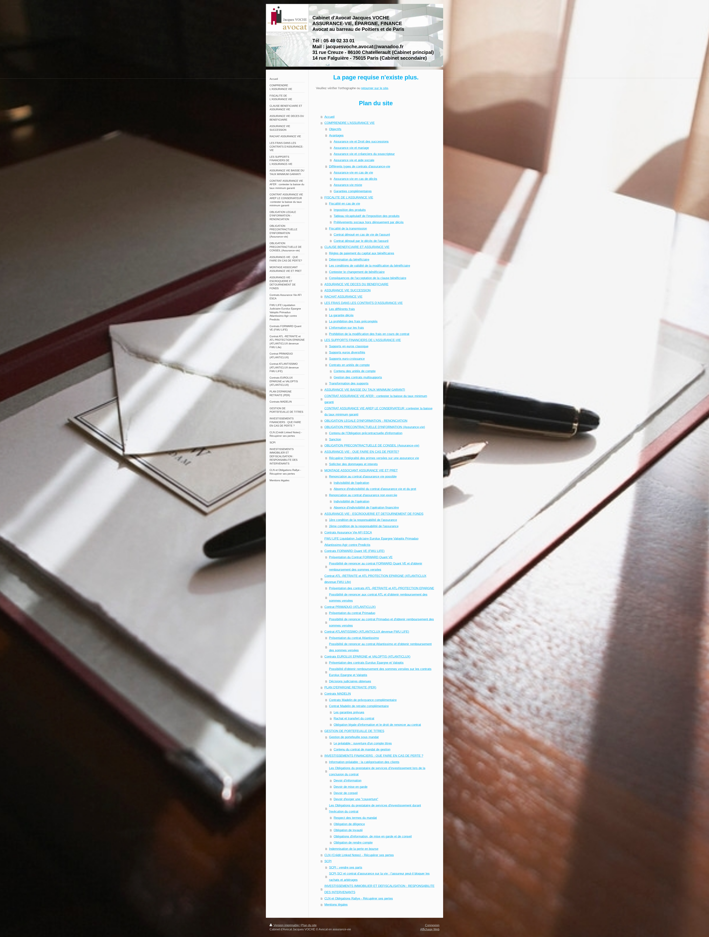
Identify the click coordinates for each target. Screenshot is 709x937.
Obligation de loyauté (348, 830)
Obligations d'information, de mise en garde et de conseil (373, 836)
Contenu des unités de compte (355, 371)
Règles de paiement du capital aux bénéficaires (361, 253)
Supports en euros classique (348, 346)
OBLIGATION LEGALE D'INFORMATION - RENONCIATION (365, 421)
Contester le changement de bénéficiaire (357, 272)
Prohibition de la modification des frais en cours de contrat (369, 334)
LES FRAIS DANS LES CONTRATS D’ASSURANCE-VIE (363, 303)
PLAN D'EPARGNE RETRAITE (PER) (350, 687)
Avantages (336, 135)
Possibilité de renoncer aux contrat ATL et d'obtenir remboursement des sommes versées (378, 598)
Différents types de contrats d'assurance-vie (359, 166)
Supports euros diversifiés (347, 352)
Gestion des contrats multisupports (358, 377)
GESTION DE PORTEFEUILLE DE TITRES (354, 731)
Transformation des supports (349, 383)
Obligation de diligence (349, 824)
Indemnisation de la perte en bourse (353, 849)
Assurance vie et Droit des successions (361, 141)
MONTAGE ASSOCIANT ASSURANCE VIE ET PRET (361, 470)
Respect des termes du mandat (355, 818)
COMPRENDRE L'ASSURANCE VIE (349, 123)
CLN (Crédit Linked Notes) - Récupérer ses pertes (359, 855)
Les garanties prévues (349, 712)
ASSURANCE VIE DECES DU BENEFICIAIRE (356, 284)
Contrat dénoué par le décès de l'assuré (361, 241)
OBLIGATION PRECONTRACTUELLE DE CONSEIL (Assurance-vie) (371, 445)
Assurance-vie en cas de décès (355, 179)
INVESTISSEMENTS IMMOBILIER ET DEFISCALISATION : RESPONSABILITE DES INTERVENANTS (379, 889)
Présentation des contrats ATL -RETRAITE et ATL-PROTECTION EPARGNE (381, 588)
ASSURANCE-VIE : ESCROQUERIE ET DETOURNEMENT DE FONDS (373, 514)
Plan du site (309, 925)
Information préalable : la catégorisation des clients (364, 762)
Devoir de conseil (346, 793)
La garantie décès (341, 315)
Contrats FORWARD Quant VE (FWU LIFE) (354, 551)
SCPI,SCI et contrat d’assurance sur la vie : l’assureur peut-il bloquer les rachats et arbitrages (379, 877)
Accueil (329, 117)
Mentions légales (336, 904)
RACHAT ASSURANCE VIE (343, 296)
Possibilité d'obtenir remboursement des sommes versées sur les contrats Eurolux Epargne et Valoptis (380, 672)
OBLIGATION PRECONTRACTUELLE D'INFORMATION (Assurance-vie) (374, 427)
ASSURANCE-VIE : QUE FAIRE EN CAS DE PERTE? (361, 452)
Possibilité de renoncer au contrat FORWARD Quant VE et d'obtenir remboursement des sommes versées (375, 567)
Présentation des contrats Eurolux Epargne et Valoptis (366, 662)
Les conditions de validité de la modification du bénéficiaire (369, 265)
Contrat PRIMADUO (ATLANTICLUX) (350, 607)
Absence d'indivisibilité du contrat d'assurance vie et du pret (375, 489)
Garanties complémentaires (353, 191)
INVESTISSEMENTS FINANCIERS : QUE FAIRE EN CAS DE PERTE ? (373, 756)
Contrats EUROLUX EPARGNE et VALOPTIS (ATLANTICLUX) (367, 656)
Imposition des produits (350, 210)
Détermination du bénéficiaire (349, 259)
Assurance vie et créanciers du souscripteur (364, 154)
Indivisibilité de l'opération (351, 483)
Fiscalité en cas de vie (344, 203)
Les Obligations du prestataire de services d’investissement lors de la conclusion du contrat (377, 771)
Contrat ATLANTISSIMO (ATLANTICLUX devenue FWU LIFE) (366, 631)
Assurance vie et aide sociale (354, 160)
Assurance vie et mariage (351, 148)
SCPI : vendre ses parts (345, 867)
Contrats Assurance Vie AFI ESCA (348, 532)
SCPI (328, 861)
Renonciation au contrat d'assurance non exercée (363, 495)
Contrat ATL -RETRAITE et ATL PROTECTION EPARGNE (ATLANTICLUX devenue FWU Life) (375, 579)
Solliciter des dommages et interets (353, 464)
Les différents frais (342, 309)
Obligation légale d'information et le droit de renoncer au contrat (377, 724)
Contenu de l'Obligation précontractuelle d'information (365, 433)
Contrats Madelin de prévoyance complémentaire (363, 700)
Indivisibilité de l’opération (351, 501)
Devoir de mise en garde (350, 787)
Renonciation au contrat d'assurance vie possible (363, 476)
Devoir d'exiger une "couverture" (356, 799)
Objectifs (335, 129)
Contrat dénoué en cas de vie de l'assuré (362, 234)
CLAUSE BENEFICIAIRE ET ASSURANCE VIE (356, 247)
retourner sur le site (374, 88)
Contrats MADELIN (337, 693)
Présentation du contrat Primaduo (352, 613)
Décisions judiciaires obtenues (350, 681)
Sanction (335, 439)
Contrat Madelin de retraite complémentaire (359, 706)
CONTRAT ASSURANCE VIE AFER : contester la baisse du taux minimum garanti (375, 399)
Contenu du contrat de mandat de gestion (362, 749)
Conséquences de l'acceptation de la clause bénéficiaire (367, 278)
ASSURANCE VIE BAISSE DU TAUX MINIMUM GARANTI (364, 389)
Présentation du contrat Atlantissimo (354, 638)
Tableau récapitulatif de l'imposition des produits (367, 216)
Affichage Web (429, 929)
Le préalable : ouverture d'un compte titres (363, 743)
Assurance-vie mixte (348, 185)
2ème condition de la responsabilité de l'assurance (363, 526)
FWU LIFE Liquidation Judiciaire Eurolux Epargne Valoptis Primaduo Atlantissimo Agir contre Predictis (371, 542)
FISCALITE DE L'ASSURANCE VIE (348, 197)
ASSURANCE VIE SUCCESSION (347, 290)
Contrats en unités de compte (349, 365)
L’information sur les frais (346, 327)
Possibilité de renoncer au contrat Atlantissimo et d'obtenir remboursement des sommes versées (380, 647)
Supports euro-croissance (347, 358)
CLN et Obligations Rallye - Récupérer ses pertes (358, 898)
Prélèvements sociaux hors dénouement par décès (369, 222)
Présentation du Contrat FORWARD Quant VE (361, 557)
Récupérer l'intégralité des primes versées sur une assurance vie (374, 458)
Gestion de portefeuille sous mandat (354, 737)
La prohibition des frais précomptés (353, 321)
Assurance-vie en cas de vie (353, 172)
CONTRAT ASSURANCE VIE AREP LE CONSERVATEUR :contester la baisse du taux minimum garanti (378, 411)
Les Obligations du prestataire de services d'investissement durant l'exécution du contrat (375, 808)
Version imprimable (286, 925)
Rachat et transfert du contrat (354, 718)
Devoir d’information (347, 780)
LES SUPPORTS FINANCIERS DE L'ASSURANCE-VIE (362, 340)
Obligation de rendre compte (353, 842)
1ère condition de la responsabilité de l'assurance (363, 520)
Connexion (432, 925)
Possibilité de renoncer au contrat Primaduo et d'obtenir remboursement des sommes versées (381, 622)
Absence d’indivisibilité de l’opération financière (366, 507)
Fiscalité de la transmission (348, 228)
